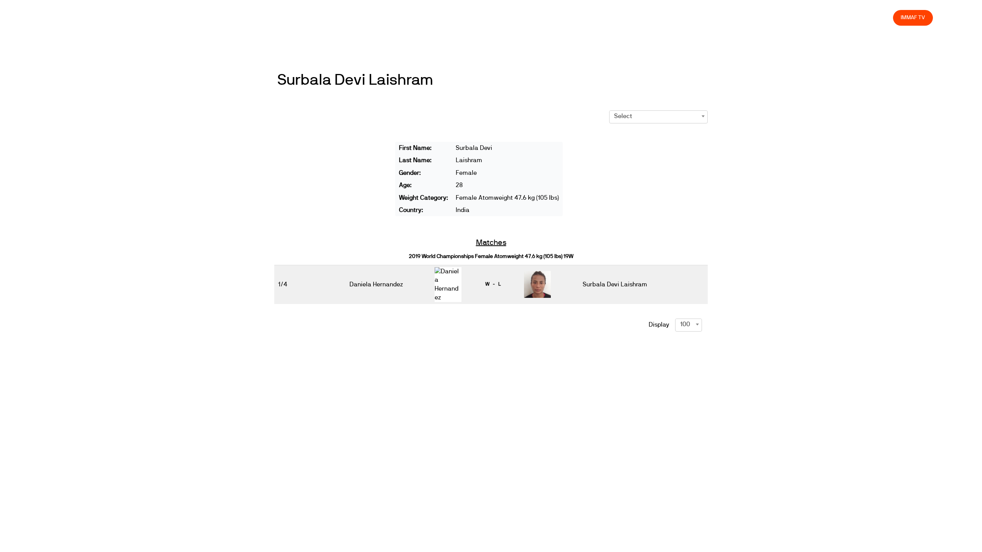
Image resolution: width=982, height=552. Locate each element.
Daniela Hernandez (376, 284)
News (661, 17)
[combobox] (658, 116)
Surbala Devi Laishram (355, 80)
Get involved (751, 17)
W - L (493, 284)
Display (659, 325)
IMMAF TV (913, 17)
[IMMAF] (67, 18)
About (717, 17)
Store (880, 17)
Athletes (818, 17)
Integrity (851, 17)
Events (689, 17)
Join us (788, 17)
